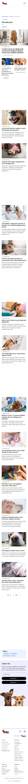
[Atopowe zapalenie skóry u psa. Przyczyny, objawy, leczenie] (14, 513)
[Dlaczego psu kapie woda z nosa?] (14, 544)
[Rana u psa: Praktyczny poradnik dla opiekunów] (14, 316)
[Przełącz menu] (24, 3)
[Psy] (4, 3)
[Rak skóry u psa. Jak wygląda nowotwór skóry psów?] (14, 479)
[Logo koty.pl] (23, 736)
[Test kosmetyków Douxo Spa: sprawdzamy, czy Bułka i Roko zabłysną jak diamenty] (8, 68)
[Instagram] (20, 731)
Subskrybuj (13, 678)
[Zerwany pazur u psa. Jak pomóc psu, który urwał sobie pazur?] (14, 576)
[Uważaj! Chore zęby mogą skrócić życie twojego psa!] (14, 157)
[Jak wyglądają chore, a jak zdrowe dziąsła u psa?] (14, 349)
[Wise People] (14, 781)
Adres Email (6, 674)
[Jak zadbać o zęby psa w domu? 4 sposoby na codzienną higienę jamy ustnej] (14, 220)
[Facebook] (24, 731)
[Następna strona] (19, 595)
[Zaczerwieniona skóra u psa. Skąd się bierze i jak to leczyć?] (14, 446)
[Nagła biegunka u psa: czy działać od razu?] (20, 68)
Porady (5, 19)
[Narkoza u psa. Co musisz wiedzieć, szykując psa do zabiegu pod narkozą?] (14, 412)
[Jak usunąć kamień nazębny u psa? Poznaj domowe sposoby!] (14, 124)
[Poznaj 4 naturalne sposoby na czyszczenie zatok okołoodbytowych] (14, 254)
